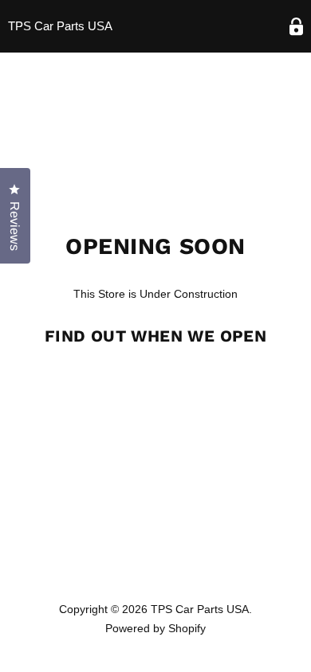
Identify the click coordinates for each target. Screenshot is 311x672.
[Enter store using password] (296, 26)
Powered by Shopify (155, 628)
